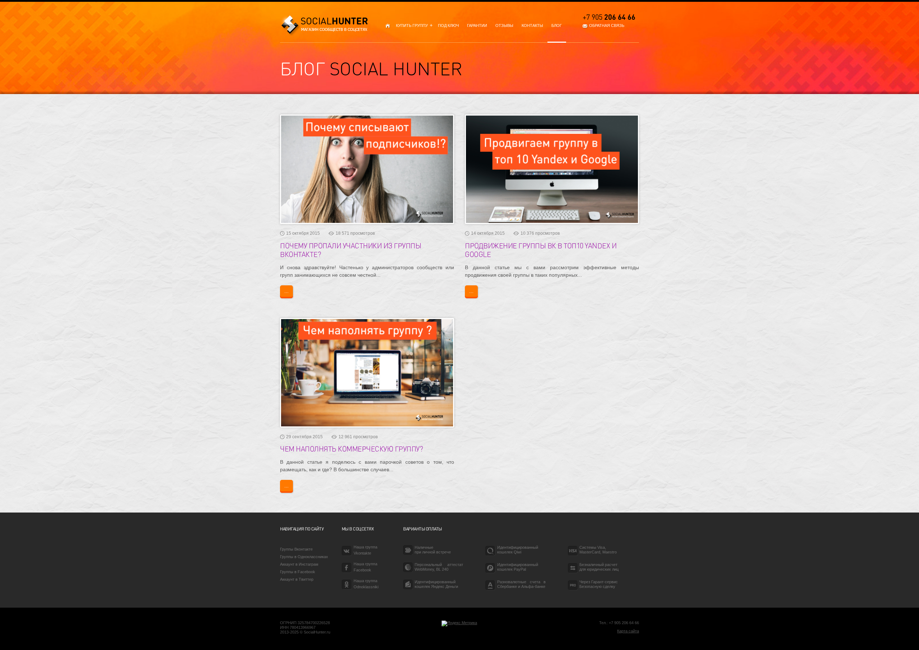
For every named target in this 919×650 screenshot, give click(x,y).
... (286, 291)
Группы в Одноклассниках (304, 557)
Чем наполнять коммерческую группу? (351, 448)
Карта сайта (628, 631)
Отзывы (504, 25)
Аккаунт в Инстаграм (299, 564)
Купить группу (412, 25)
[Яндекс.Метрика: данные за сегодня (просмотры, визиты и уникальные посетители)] (459, 623)
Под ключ (448, 25)
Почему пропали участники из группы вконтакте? (350, 250)
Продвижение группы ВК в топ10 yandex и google (540, 250)
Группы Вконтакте (296, 549)
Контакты (532, 25)
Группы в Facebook (297, 572)
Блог (556, 25)
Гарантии (477, 25)
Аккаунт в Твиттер (296, 579)
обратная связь (606, 25)
